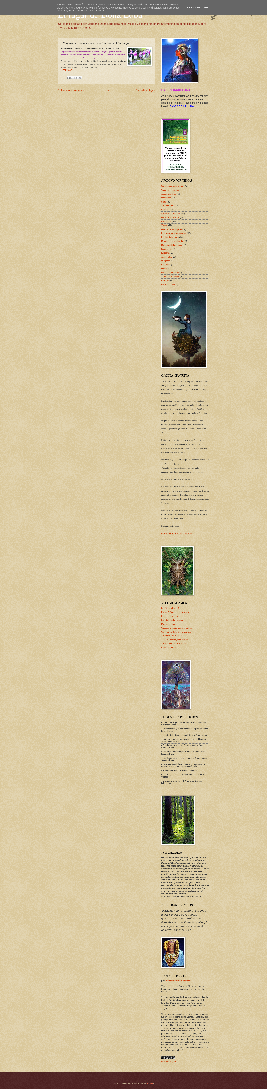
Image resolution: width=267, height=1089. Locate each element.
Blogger (150, 1083)
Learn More (194, 7)
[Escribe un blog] (71, 77)
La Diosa (165, 209)
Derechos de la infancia (171, 245)
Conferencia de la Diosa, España (176, 632)
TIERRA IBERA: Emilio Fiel (173, 644)
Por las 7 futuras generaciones (175, 612)
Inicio (110, 90)
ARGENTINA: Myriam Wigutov (175, 640)
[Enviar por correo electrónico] (68, 77)
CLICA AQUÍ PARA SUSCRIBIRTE (176, 533)
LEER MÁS (66, 70)
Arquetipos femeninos (171, 213)
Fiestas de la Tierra (170, 237)
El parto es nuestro (169, 616)
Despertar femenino (170, 272)
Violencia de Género (170, 276)
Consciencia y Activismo (172, 186)
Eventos (165, 280)
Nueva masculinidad (170, 217)
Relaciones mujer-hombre (172, 241)
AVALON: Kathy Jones (171, 636)
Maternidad (166, 198)
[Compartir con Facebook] (77, 77)
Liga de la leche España (172, 620)
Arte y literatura (168, 206)
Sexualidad (166, 249)
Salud (163, 202)
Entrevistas (166, 221)
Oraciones (165, 265)
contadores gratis (169, 1061)
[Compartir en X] (74, 77)
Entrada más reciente (71, 90)
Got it (207, 7)
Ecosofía (165, 253)
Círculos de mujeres (170, 190)
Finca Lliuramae (168, 648)
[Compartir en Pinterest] (80, 77)
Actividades (166, 257)
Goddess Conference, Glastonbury (176, 628)
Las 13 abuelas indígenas (172, 608)
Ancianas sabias (168, 194)
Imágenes (165, 261)
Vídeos (164, 225)
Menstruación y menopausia (173, 233)
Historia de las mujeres (171, 229)
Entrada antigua (145, 90)
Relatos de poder (168, 284)
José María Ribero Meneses (178, 980)
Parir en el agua (168, 624)
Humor (164, 268)
